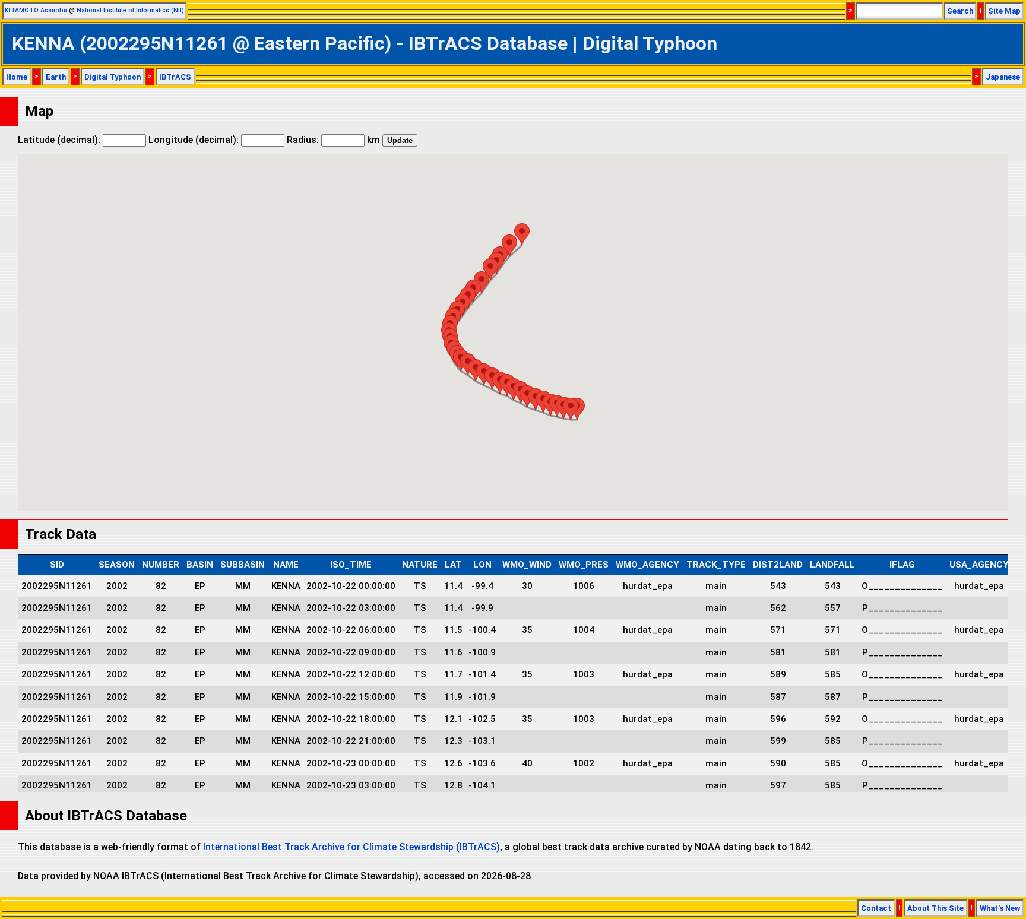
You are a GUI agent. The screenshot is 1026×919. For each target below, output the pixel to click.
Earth (56, 76)
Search (960, 11)
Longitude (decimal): (194, 139)
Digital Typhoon (112, 76)
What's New (1000, 908)
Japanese (1003, 76)
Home (16, 76)
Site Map (1004, 11)
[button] (570, 409)
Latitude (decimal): (60, 139)
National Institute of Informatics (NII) (130, 10)
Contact (876, 908)
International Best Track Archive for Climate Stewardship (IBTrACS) (351, 847)
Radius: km (333, 139)
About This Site (935, 908)
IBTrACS (175, 76)
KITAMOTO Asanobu (36, 10)
